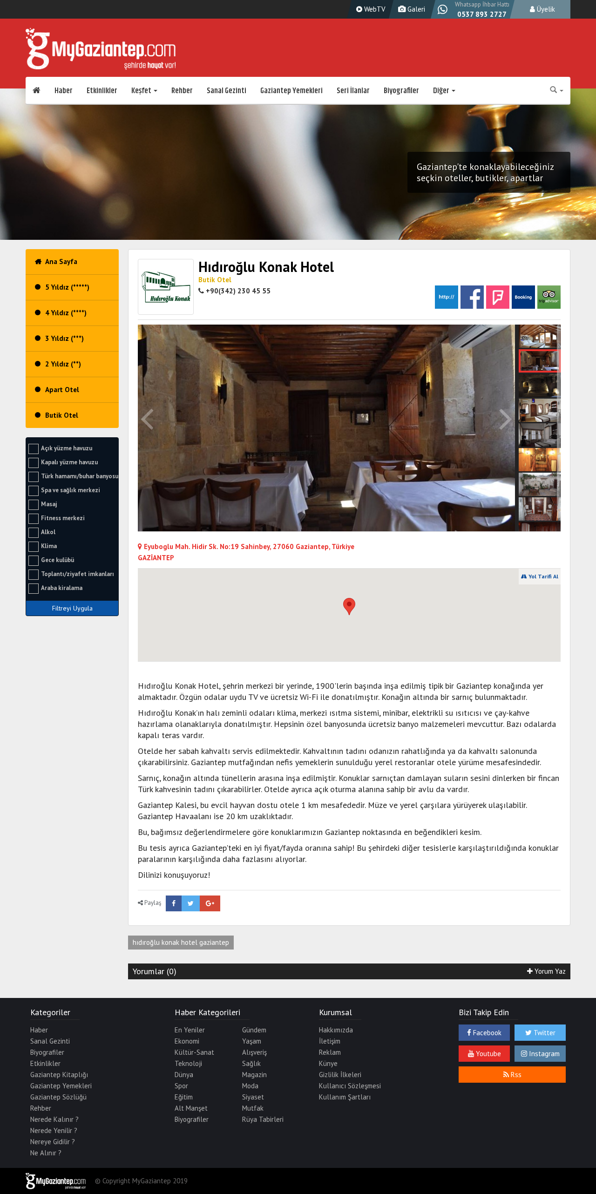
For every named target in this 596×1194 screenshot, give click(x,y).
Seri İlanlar (353, 91)
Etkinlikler (102, 91)
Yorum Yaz (549, 971)
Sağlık (251, 1063)
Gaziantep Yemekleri (291, 91)
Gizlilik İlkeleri (340, 1074)
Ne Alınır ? (45, 1152)
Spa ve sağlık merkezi (70, 490)
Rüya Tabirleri (263, 1119)
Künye (328, 1063)
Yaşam (251, 1041)
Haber (63, 91)
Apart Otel (62, 389)
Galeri (415, 9)
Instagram (543, 1053)
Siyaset (253, 1096)
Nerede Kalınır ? (54, 1119)
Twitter (543, 1032)
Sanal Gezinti (226, 91)
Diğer (442, 91)
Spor (181, 1085)
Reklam (330, 1052)
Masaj (49, 504)
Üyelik (545, 9)
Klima (49, 546)
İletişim (329, 1041)
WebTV (374, 9)
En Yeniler (190, 1029)
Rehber (182, 91)
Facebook (486, 1032)
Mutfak (253, 1108)
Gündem (254, 1029)
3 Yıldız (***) (64, 338)
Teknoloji (188, 1063)
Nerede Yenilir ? (53, 1130)
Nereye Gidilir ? (52, 1141)
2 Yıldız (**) (63, 364)
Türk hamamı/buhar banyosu (79, 476)
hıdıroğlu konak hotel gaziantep (181, 942)
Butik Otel (61, 415)
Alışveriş (254, 1052)
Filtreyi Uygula (72, 608)
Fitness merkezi (63, 518)
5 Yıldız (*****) (67, 287)
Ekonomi (187, 1041)
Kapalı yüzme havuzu (69, 462)
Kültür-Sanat (194, 1052)
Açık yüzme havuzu (66, 448)
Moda (250, 1085)
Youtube (487, 1053)
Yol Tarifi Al (542, 576)
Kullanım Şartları (345, 1096)
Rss (515, 1074)
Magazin (254, 1074)
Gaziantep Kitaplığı (59, 1074)
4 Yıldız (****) (66, 312)
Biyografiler (401, 91)
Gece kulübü (57, 560)
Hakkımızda (336, 1029)
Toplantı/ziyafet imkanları (77, 574)
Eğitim (184, 1096)
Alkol (48, 532)
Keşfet (142, 91)
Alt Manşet (191, 1108)
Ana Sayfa (61, 261)
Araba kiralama (61, 588)
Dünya (184, 1074)
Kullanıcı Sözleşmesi (350, 1085)
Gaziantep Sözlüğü (58, 1096)
